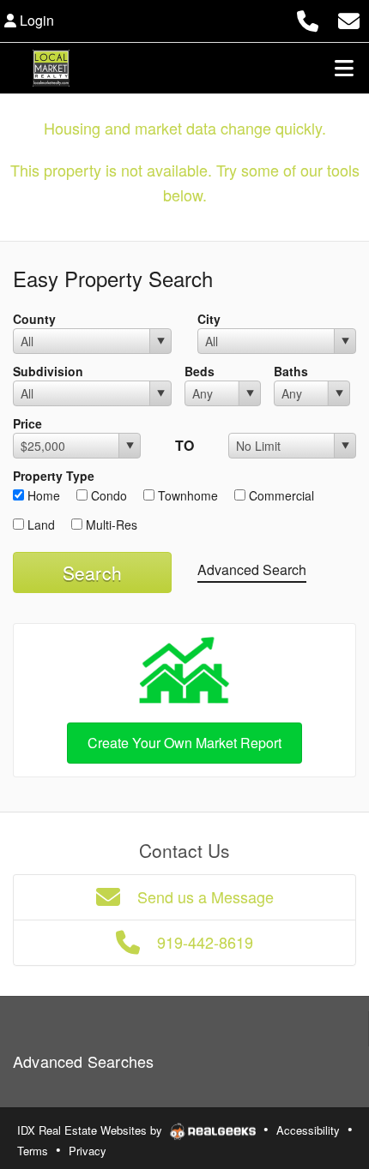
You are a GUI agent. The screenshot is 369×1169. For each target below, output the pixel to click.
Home (42, 495)
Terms (32, 1150)
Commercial (279, 495)
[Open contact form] (349, 18)
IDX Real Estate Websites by (91, 1130)
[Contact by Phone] (307, 18)
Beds (199, 371)
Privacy (87, 1150)
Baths (291, 371)
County (34, 318)
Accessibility (308, 1130)
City (209, 318)
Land (39, 524)
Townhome (186, 495)
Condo (107, 495)
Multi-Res (109, 524)
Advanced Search (251, 569)
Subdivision (48, 371)
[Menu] (344, 67)
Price (27, 423)
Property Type (53, 475)
